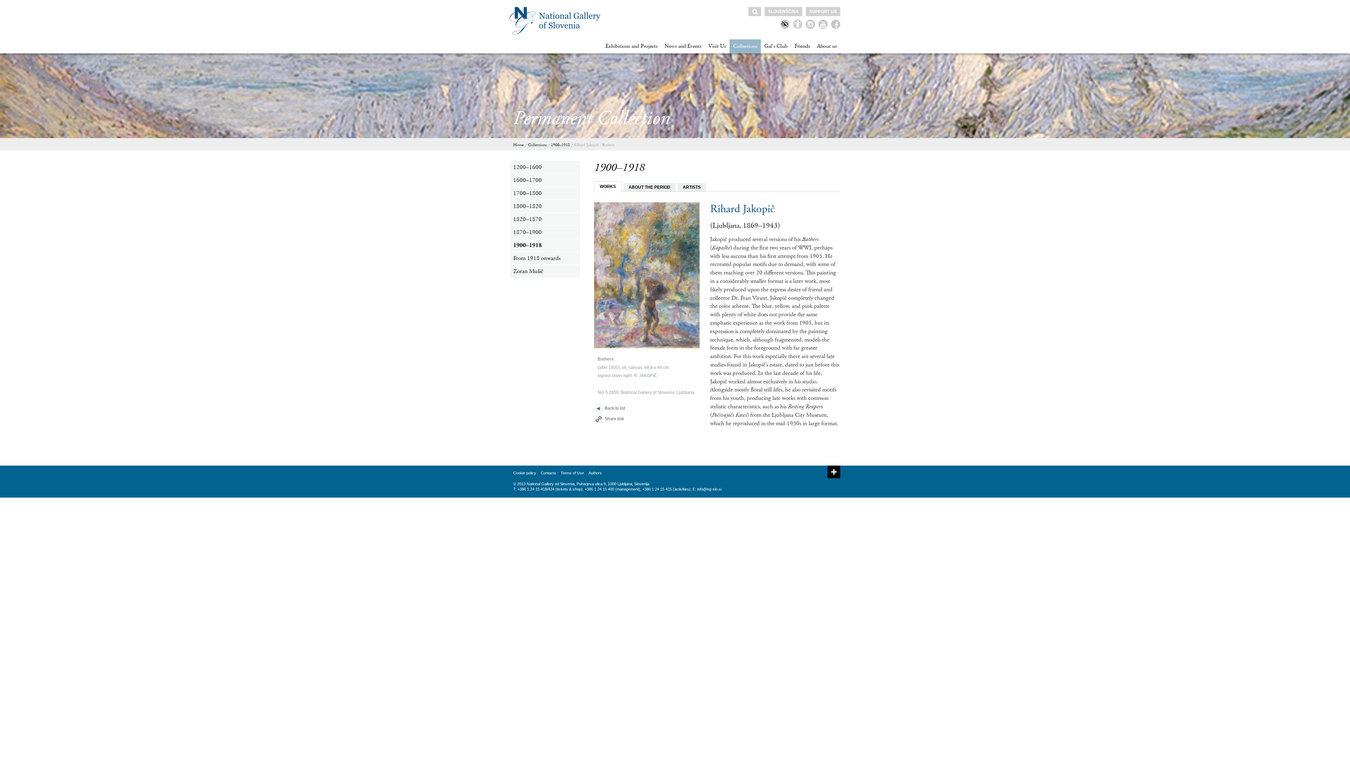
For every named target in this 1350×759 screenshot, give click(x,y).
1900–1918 (560, 145)
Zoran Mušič (528, 271)
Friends (802, 46)
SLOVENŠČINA (783, 11)
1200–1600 (527, 167)
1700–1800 (527, 193)
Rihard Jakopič (742, 209)
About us (827, 46)
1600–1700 (527, 180)
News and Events (682, 46)
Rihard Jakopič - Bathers (594, 145)
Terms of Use (572, 473)
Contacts (548, 473)
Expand (834, 472)
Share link (614, 418)
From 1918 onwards (536, 258)
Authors (595, 473)
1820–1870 (527, 219)
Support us (823, 11)
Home (518, 145)
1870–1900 (527, 232)
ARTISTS (692, 187)
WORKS (608, 186)
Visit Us (717, 46)
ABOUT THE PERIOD (649, 187)
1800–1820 (527, 206)
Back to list (615, 408)
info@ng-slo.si (709, 489)
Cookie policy (524, 473)
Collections (745, 46)
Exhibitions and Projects (631, 46)
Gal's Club (776, 46)
